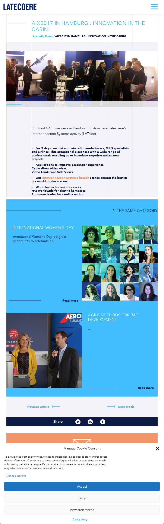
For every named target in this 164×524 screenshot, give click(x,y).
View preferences (82, 510)
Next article (126, 407)
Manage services (16, 475)
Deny (82, 498)
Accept (82, 486)
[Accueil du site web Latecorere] (20, 7)
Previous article (38, 407)
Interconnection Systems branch (65, 178)
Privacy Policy (80, 519)
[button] (157, 448)
